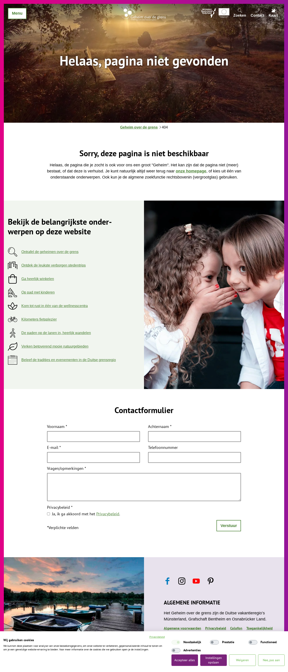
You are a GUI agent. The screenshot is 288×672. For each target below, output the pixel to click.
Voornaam (57, 427)
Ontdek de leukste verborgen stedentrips (53, 265)
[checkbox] (175, 642)
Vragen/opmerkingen (66, 468)
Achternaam (159, 427)
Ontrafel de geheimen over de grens (50, 252)
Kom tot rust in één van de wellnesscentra (54, 306)
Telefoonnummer (163, 448)
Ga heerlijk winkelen (37, 279)
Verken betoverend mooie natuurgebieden (54, 346)
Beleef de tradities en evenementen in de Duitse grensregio (68, 360)
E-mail (54, 448)
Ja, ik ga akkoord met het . (86, 513)
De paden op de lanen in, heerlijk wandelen (56, 333)
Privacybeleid (59, 507)
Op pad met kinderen (38, 292)
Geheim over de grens (139, 127)
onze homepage (191, 171)
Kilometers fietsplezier (39, 319)
